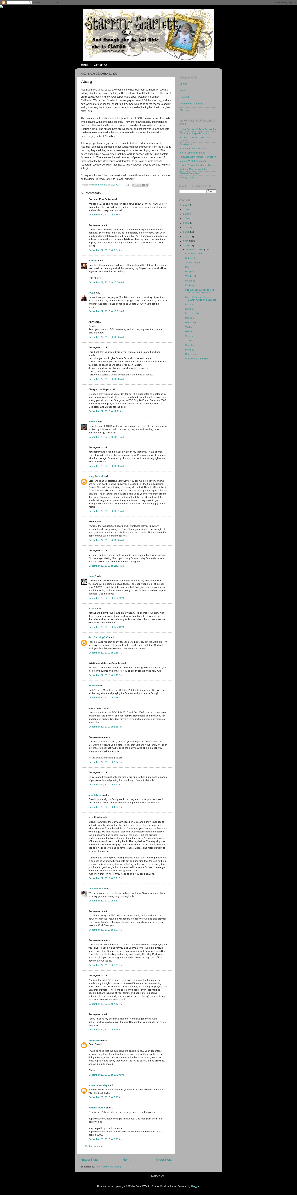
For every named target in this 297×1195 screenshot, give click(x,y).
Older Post (164, 1159)
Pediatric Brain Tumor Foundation (197, 157)
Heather (93, 685)
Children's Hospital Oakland (194, 133)
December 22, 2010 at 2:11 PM (105, 726)
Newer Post (89, 1159)
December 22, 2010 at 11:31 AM (106, 511)
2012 (186, 236)
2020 (186, 209)
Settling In (190, 258)
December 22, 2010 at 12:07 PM (106, 598)
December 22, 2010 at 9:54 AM (106, 250)
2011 (186, 241)
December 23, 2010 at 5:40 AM (106, 1097)
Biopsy (188, 331)
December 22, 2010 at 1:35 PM (106, 652)
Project (189, 304)
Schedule (190, 336)
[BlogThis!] (137, 185)
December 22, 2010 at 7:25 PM (106, 965)
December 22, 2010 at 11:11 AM (106, 411)
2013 (186, 232)
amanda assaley (98, 1085)
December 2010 (195, 249)
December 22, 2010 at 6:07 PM (106, 929)
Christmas (190, 285)
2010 (186, 245)
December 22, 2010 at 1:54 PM (106, 697)
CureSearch (185, 144)
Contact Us (100, 65)
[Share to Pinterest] (146, 185)
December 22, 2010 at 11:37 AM (106, 566)
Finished (184, 97)
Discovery (184, 110)
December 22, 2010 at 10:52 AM (106, 311)
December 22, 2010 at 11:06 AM (106, 337)
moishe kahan (97, 1107)
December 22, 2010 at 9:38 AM (106, 214)
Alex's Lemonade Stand (192, 152)
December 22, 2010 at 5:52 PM (106, 900)
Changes (190, 280)
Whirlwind (190, 276)
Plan (187, 267)
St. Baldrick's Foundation (192, 148)
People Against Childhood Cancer (197, 165)
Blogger (195, 1186)
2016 (186, 218)
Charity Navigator (188, 177)
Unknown (94, 1040)
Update (183, 83)
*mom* (92, 576)
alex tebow (95, 795)
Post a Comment (94, 1146)
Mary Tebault (96, 476)
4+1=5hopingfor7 (98, 637)
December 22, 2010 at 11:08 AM (106, 379)
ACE (91, 292)
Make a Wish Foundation (193, 161)
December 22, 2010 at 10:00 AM (106, 282)
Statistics (190, 345)
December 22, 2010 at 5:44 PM (106, 878)
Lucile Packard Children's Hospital (197, 129)
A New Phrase (193, 262)
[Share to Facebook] (143, 185)
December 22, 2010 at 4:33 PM (106, 807)
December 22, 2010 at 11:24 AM (106, 437)
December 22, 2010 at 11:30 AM (106, 466)
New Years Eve (193, 253)
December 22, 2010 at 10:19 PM (106, 1075)
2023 (186, 205)
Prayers (189, 271)
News (182, 90)
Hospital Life (192, 313)
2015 (186, 223)
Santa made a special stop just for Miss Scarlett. (199, 291)
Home (84, 65)
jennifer (93, 260)
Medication (191, 322)
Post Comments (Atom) (108, 1166)
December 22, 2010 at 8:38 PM (106, 1029)
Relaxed (189, 309)
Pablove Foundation (190, 173)
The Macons (96, 888)
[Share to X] (140, 185)
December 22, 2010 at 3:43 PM (106, 784)
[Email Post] (127, 184)
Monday (189, 349)
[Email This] (133, 185)
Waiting (189, 327)
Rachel (93, 608)
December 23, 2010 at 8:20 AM (106, 1139)
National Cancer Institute (192, 169)
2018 (186, 214)
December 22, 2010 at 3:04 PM (106, 762)
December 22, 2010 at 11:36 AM (106, 540)
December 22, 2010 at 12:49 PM (106, 627)
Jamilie (93, 421)
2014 (186, 227)
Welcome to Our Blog (191, 103)
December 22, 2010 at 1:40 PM (106, 675)
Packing (189, 318)
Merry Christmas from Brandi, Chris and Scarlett (200, 298)
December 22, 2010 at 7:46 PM (106, 1004)
